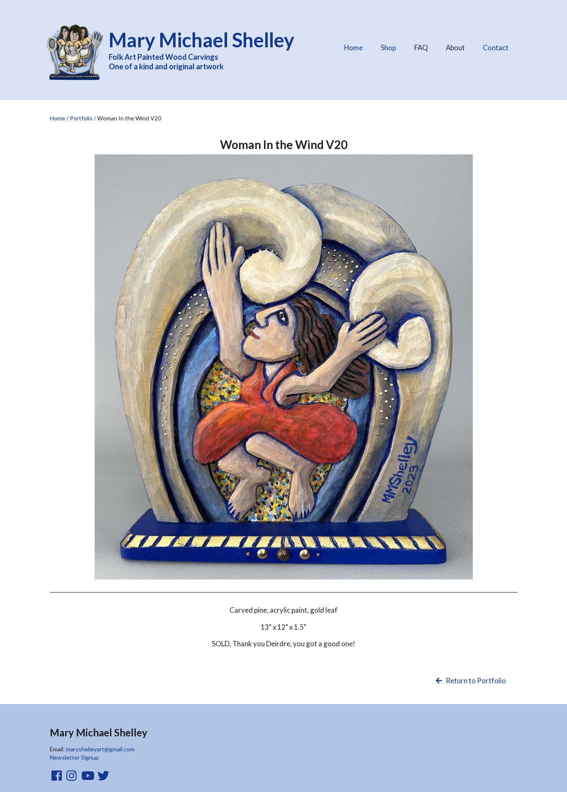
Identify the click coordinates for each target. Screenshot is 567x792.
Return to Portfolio (475, 680)
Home (353, 47)
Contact (495, 47)
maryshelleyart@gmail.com (100, 749)
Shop (388, 47)
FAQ (424, 45)
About (458, 45)
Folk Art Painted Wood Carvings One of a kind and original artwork (201, 49)
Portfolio (81, 118)
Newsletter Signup (74, 757)
